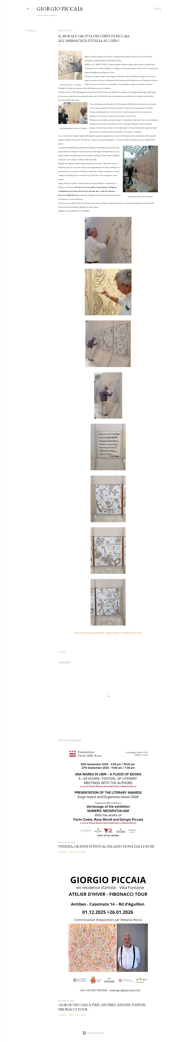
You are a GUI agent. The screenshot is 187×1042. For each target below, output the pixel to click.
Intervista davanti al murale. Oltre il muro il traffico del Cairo (108, 632)
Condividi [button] (30, 30)
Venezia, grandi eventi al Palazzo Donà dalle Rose (106, 846)
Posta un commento (77, 852)
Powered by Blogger (95, 1033)
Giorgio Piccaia (60, 8)
